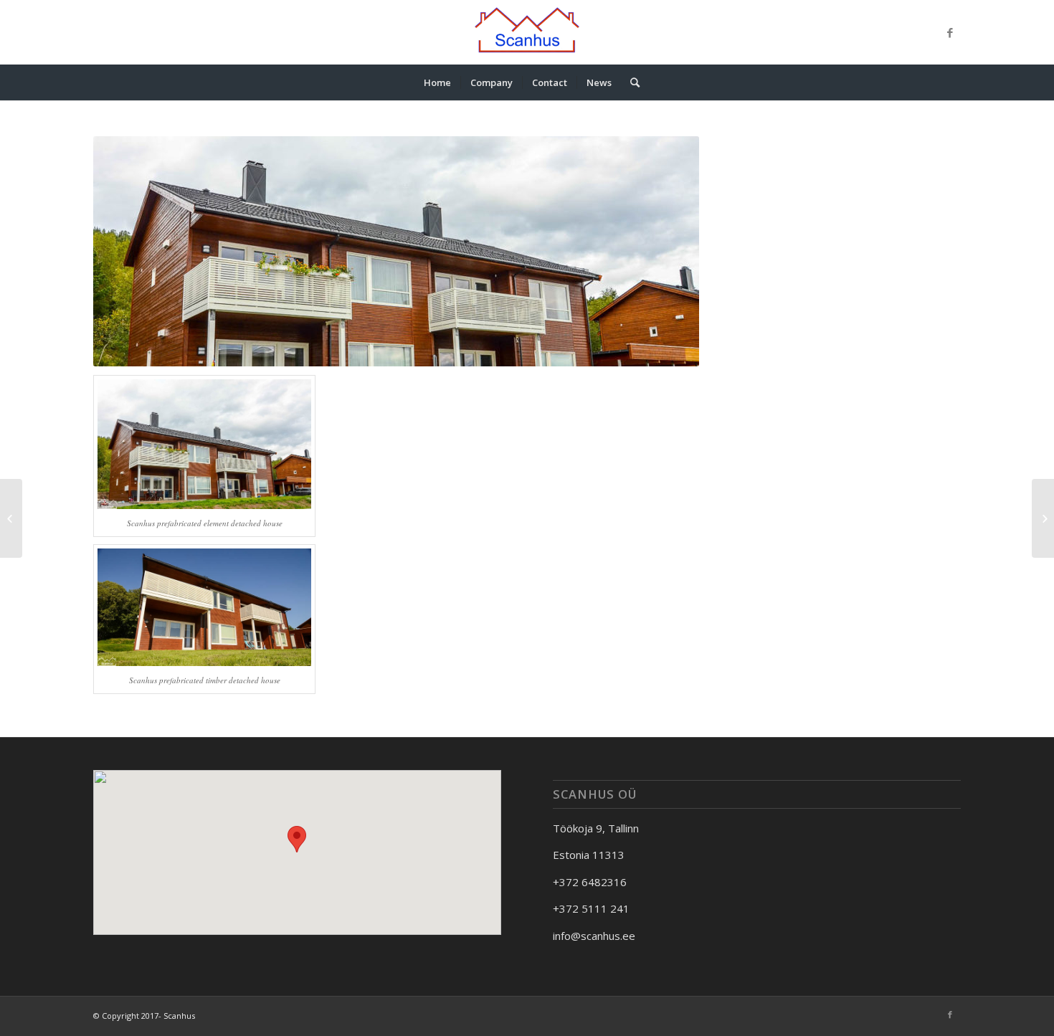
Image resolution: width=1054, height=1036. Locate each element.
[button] (297, 839)
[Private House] (11, 518)
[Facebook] (950, 32)
